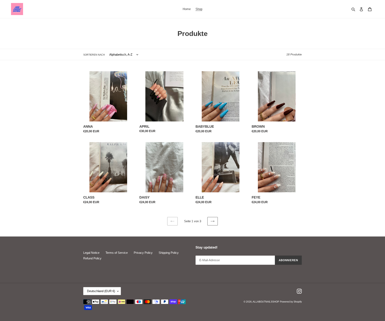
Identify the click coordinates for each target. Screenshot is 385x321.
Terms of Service (116, 252)
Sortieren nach (94, 54)
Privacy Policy (143, 252)
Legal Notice (91, 252)
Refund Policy (92, 258)
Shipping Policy (169, 252)
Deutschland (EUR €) (101, 291)
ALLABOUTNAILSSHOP (266, 301)
